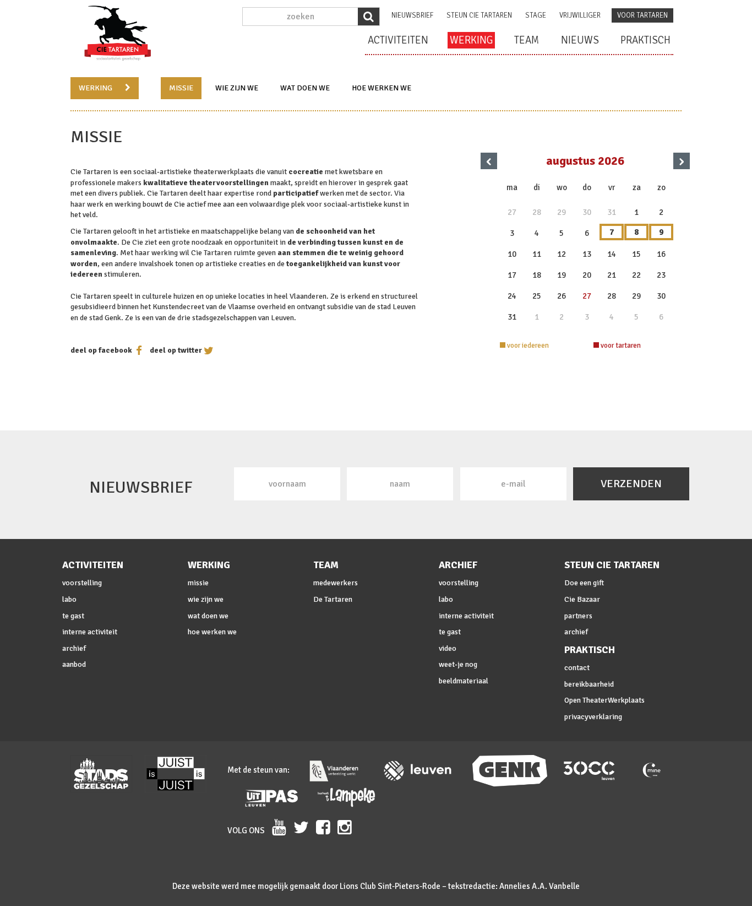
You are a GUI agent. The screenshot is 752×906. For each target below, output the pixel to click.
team (527, 40)
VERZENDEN (631, 483)
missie (181, 88)
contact (577, 667)
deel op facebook (101, 350)
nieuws (580, 40)
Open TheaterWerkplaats (604, 700)
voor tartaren (642, 15)
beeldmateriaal (463, 681)
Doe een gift (584, 582)
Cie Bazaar (582, 599)
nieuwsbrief (412, 15)
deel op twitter (176, 350)
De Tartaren (332, 599)
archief (74, 648)
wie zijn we (236, 88)
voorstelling (82, 582)
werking (471, 40)
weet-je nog (458, 664)
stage (535, 15)
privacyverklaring (593, 716)
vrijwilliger (580, 15)
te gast (73, 616)
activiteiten (398, 40)
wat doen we (305, 88)
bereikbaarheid (589, 684)
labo (69, 599)
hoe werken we (381, 88)
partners (578, 616)
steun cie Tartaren (479, 15)
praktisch (645, 40)
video (447, 648)
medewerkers (335, 582)
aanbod (74, 664)
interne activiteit (89, 632)
